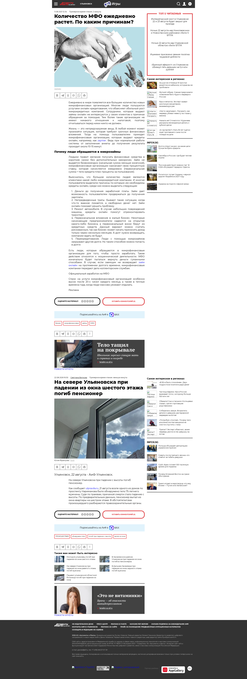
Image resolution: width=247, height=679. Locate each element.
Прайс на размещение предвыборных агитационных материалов (150, 627)
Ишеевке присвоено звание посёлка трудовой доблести (170, 55)
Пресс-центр (102, 624)
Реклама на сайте (109, 627)
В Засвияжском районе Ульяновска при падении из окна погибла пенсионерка (127, 559)
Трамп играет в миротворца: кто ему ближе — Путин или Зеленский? (174, 485)
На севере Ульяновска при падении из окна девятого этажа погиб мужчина (81, 568)
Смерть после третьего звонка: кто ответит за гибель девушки (174, 456)
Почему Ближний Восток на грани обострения (173, 475)
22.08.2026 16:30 (61, 377)
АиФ (72, 460)
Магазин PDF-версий (139, 624)
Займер (57, 89)
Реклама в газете (119, 624)
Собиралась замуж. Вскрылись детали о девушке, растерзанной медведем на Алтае (174, 413)
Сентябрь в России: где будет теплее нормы (175, 157)
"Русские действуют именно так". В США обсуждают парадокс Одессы (174, 166)
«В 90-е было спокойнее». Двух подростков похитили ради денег (174, 383)
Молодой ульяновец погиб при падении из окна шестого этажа (81, 558)
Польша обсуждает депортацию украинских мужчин (172, 447)
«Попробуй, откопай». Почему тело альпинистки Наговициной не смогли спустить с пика (175, 422)
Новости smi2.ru (63, 369)
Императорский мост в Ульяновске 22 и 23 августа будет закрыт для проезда (170, 21)
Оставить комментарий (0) (123, 301)
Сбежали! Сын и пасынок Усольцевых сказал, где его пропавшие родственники (176, 403)
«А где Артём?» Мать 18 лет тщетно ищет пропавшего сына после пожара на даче (174, 132)
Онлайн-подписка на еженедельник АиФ (170, 624)
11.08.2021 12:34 (60, 12)
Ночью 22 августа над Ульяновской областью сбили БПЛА (169, 44)
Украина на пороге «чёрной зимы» (173, 184)
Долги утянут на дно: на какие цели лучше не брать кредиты (174, 147)
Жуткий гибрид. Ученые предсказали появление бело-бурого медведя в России (176, 94)
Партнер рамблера (151, 668)
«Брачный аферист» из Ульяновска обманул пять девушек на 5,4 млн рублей (170, 67)
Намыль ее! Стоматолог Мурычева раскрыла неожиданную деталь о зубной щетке (174, 122)
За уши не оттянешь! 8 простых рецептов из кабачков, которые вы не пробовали (176, 85)
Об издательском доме (82, 624)
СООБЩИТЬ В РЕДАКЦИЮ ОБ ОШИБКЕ (87, 630)
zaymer (102, 140)
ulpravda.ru (92, 488)
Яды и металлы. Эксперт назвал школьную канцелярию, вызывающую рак (173, 104)
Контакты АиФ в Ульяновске (85, 627)
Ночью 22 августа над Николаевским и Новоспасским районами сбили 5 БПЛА (169, 33)
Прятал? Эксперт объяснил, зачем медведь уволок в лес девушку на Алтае (174, 431)
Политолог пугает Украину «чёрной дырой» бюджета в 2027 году (174, 176)
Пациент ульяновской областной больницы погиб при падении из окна (82, 577)
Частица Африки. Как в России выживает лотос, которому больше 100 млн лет (175, 394)
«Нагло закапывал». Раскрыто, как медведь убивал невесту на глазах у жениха (175, 113)
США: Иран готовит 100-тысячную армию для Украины (173, 466)
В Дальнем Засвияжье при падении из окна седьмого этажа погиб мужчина (126, 568)
